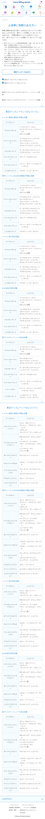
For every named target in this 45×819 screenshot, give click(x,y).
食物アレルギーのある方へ (22, 72)
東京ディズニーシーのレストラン (15, 83)
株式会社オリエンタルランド (28, 810)
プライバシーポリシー (28, 805)
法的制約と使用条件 (14, 807)
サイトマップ (14, 805)
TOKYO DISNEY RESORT (22, 2)
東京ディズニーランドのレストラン (16, 79)
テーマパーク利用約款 (30, 807)
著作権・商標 (12, 810)
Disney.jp (22, 812)
